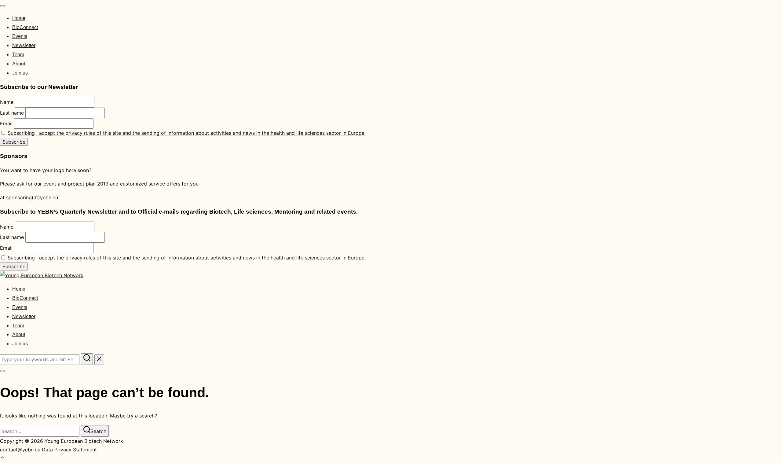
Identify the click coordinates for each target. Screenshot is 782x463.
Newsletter (23, 45)
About (18, 63)
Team (18, 54)
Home (18, 18)
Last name (12, 113)
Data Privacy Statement (69, 449)
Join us (20, 72)
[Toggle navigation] (2, 6)
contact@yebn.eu (20, 449)
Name (6, 102)
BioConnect (25, 27)
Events (19, 36)
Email (6, 123)
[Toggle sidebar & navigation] (2, 371)
